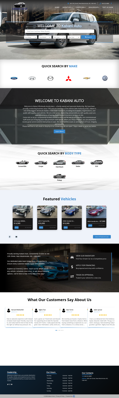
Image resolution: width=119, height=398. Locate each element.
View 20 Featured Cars (102, 237)
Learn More (59, 131)
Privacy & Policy (60, 396)
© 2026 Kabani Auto (49, 396)
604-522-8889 (87, 376)
